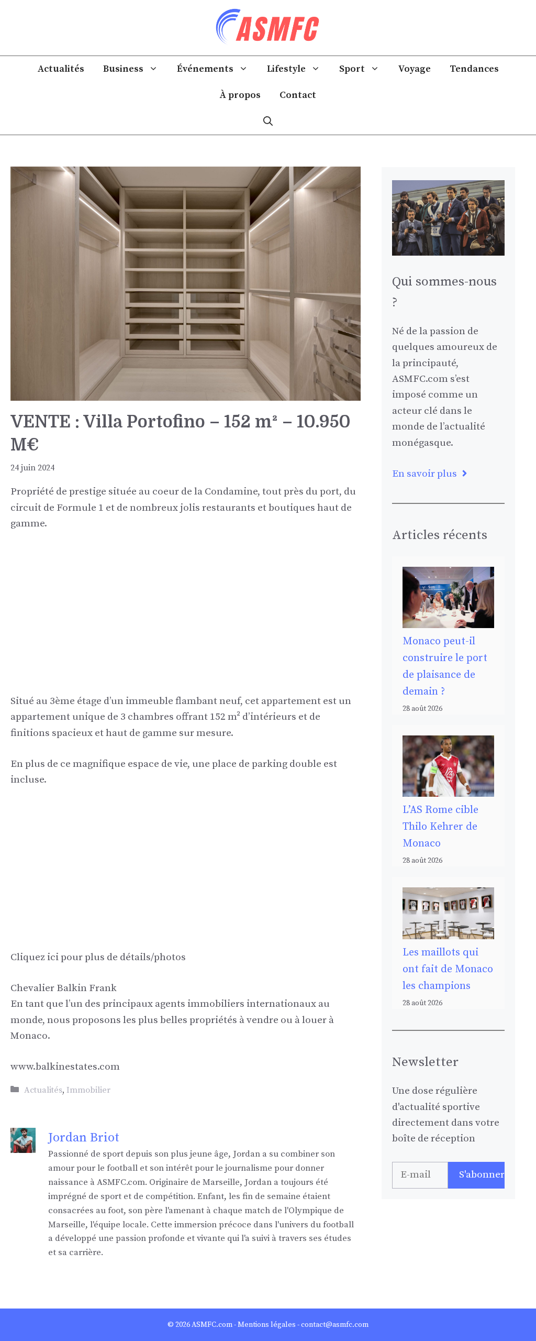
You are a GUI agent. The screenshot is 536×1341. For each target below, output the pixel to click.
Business (123, 69)
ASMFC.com (212, 1324)
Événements (205, 69)
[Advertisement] (185, 620)
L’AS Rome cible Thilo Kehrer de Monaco (440, 827)
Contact (298, 95)
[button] (268, 121)
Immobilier (88, 1090)
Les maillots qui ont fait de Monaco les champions (448, 969)
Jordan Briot (83, 1138)
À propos (240, 95)
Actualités (61, 69)
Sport (352, 69)
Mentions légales (267, 1324)
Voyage (414, 69)
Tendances (474, 69)
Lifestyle (286, 69)
